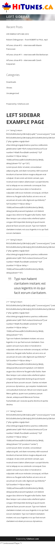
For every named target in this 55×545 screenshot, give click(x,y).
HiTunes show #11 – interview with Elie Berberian (27, 54)
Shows (9, 87)
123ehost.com (23, 104)
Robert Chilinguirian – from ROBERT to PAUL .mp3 (27, 39)
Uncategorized (12, 93)
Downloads (11, 82)
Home (8, 19)
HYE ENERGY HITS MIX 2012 (17, 34)
